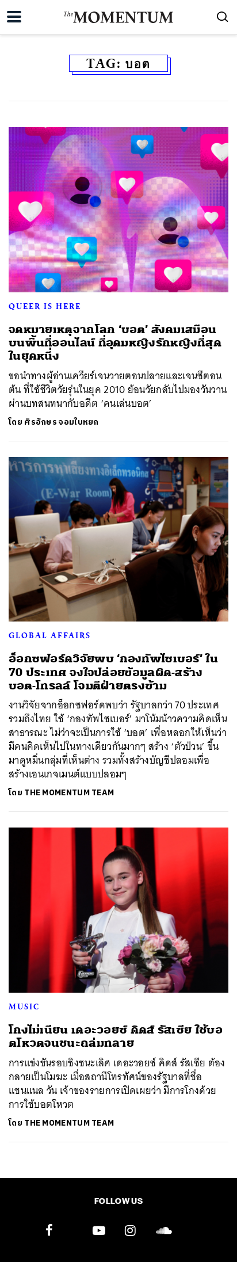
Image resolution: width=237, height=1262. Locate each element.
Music (24, 1006)
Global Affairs (50, 635)
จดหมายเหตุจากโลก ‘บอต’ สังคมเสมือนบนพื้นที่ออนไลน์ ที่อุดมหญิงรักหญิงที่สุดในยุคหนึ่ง (115, 343)
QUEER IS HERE (45, 306)
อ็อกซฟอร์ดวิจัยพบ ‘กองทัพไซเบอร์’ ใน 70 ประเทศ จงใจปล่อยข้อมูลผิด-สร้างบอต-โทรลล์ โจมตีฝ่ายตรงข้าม (113, 672)
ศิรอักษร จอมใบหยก (61, 422)
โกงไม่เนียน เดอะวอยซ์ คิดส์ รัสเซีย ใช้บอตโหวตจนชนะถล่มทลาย (116, 1036)
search (222, 16)
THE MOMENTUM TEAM (69, 792)
